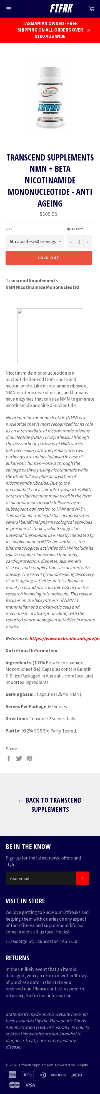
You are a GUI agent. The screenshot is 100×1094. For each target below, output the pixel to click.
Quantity (75, 229)
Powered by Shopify (71, 1065)
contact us (57, 989)
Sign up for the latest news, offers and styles (43, 861)
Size (9, 229)
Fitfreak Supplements (36, 1065)
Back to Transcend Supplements (53, 804)
